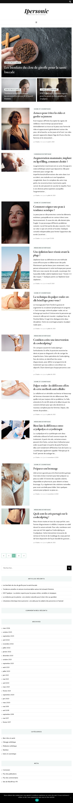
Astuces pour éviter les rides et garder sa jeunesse (49, 114)
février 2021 (7, 691)
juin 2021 (6, 675)
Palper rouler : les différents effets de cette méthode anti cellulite (51, 387)
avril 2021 (6, 683)
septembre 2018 (8, 714)
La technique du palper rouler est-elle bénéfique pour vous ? (51, 298)
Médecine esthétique (42, 248)
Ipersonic (36, 11)
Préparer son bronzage (45, 468)
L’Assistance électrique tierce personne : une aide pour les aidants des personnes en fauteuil (33, 601)
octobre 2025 (7, 632)
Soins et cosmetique (49, 89)
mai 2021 (6, 679)
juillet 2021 (6, 671)
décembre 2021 (8, 656)
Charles (37, 142)
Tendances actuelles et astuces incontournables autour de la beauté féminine (18, 96)
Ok (37, 800)
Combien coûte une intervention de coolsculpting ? (51, 341)
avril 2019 (6, 710)
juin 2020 (6, 699)
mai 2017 (6, 718)
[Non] (71, 798)
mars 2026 (6, 628)
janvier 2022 (7, 652)
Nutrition (6, 750)
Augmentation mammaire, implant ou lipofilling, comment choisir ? (52, 159)
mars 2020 (6, 702)
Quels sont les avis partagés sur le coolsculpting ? (50, 515)
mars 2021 (6, 687)
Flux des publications (10, 774)
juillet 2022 (6, 648)
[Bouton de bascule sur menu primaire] (37, 22)
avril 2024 (6, 640)
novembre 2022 (8, 644)
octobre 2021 (7, 659)
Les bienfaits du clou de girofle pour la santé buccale (35, 69)
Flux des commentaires (10, 778)
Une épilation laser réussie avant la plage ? (51, 253)
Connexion (6, 770)
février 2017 (7, 722)
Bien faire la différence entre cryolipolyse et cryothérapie (48, 427)
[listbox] (36, 64)
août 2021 (6, 667)
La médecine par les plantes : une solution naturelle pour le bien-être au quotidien (30, 597)
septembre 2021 (8, 663)
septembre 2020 (8, 695)
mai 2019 (6, 706)
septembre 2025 (8, 636)
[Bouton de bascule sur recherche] (70, 2)
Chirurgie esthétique (42, 154)
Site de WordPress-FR (10, 782)
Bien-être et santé (12, 62)
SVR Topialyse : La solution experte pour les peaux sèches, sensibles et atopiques (53, 96)
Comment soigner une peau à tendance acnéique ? (49, 208)
